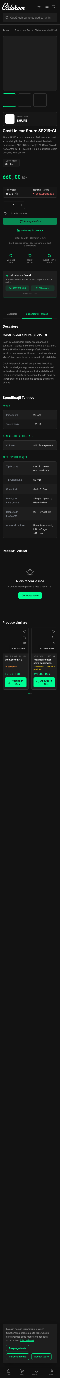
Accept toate (41, 1356)
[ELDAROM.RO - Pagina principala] (13, 6)
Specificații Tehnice (37, 313)
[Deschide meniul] (47, 6)
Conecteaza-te (30, 595)
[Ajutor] (39, 6)
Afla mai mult (27, 1340)
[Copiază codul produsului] (16, 194)
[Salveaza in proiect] (24, 643)
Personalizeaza (17, 1356)
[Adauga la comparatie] (24, 637)
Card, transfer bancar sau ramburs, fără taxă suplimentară (30, 244)
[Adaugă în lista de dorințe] (5, 213)
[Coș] (53, 6)
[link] (16, 659)
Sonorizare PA (22, 30)
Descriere (12, 313)
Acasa (6, 30)
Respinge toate (17, 1348)
